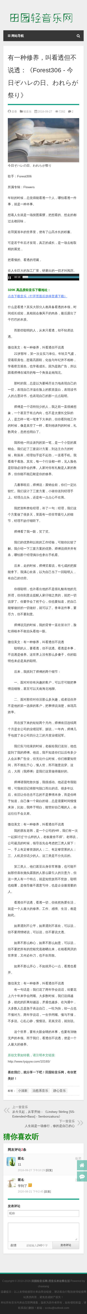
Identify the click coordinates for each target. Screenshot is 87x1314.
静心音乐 (59, 1090)
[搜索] (78, 35)
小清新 (22, 1090)
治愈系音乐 (40, 1090)
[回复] (49, 1170)
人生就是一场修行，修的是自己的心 (50, 1126)
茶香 (14, 111)
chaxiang (43, 1286)
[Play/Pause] (9, 278)
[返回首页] (82, 1165)
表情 (13, 1245)
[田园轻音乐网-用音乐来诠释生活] (43, 15)
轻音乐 (27, 111)
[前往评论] (82, 1176)
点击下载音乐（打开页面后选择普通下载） (37, 296)
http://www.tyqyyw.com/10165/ (29, 1061)
